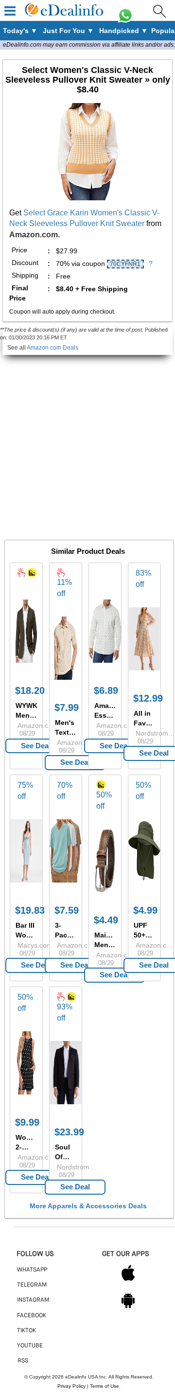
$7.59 (66, 910)
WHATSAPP (32, 1270)
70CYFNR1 (125, 264)
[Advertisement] (87, 442)
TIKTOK (26, 1331)
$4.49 (106, 920)
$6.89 (106, 690)
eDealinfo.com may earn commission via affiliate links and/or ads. (89, 44)
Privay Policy (71, 1386)
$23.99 (69, 1132)
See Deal (36, 746)
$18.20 (30, 690)
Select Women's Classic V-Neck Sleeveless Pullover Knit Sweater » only (87, 79)
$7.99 (66, 707)
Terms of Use (104, 1386)
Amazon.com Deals (52, 347)
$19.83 (30, 910)
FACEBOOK (31, 1316)
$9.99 (27, 1122)
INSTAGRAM (33, 1300)
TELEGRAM (32, 1285)
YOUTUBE (30, 1346)
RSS (23, 1361)
